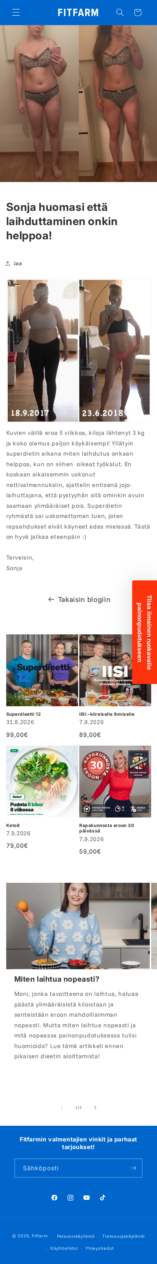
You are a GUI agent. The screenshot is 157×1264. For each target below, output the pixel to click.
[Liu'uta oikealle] (95, 1107)
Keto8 (13, 825)
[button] (16, 12)
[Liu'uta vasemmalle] (62, 1107)
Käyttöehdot (64, 1248)
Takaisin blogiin (84, 599)
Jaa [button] (18, 263)
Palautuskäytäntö (76, 1236)
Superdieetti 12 (23, 714)
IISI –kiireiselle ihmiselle (106, 714)
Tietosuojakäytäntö (123, 1236)
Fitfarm (40, 1236)
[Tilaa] (133, 1168)
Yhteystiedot (99, 1248)
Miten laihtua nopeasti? (57, 979)
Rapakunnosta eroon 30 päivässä (106, 828)
